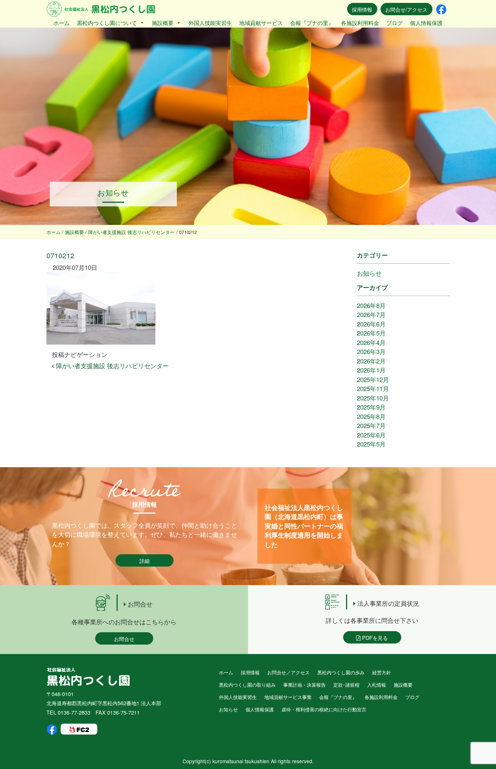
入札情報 (376, 684)
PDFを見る (374, 637)
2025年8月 (371, 416)
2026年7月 (371, 314)
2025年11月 (373, 388)
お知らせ (369, 272)
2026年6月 (371, 323)
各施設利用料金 (360, 22)
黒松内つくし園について (107, 22)
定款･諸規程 (346, 684)
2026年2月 (371, 360)
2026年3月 (371, 351)
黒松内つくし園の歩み (341, 672)
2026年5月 (371, 332)
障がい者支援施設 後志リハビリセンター (111, 365)
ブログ (394, 22)
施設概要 (163, 22)
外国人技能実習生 (210, 22)
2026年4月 (371, 342)
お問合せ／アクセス (288, 672)
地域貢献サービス (261, 22)
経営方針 (381, 672)
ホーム (61, 22)
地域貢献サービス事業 (288, 697)
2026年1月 (371, 369)
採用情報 (362, 9)
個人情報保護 (426, 22)
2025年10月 (373, 397)
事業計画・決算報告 (304, 684)
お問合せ (124, 638)
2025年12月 (373, 379)
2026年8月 (371, 305)
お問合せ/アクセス (406, 9)
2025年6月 (371, 434)
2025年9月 (371, 406)
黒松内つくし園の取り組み (247, 684)
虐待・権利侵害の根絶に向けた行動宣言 (323, 709)
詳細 (144, 560)
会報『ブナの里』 (312, 22)
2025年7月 (371, 425)
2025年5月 (371, 443)
